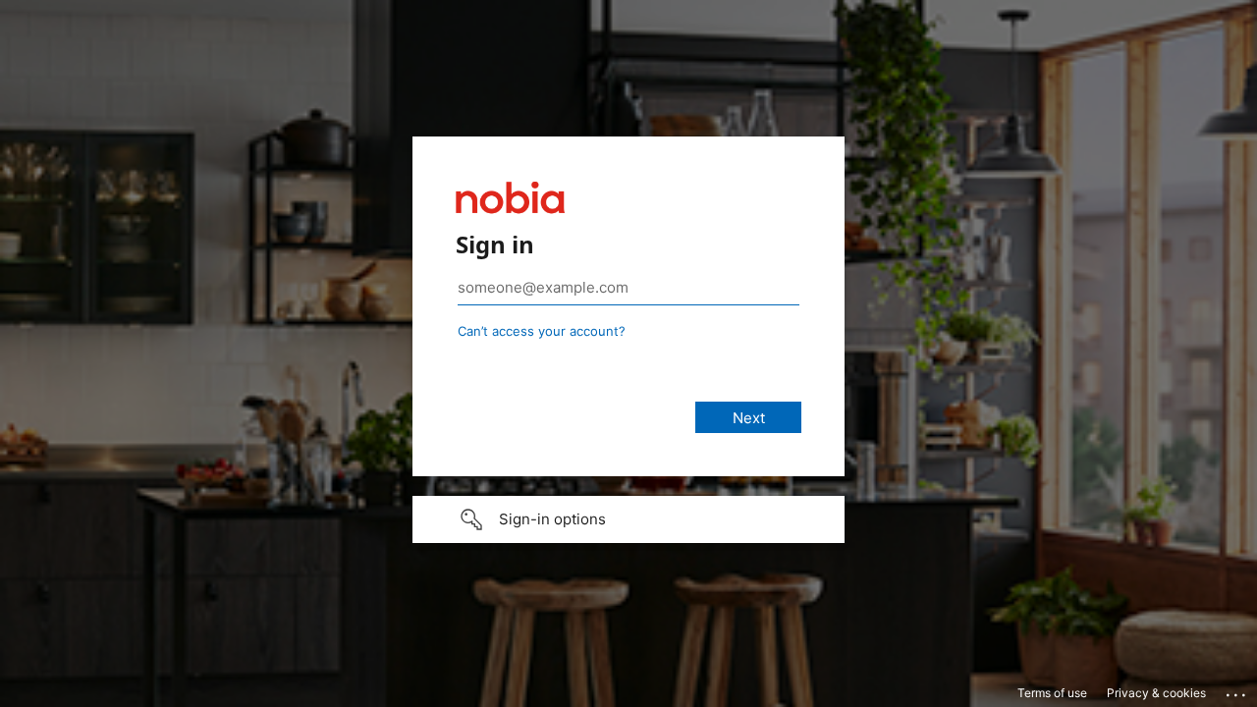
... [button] (1237, 690)
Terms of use (1052, 692)
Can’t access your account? (542, 331)
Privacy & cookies (1156, 692)
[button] (628, 519)
